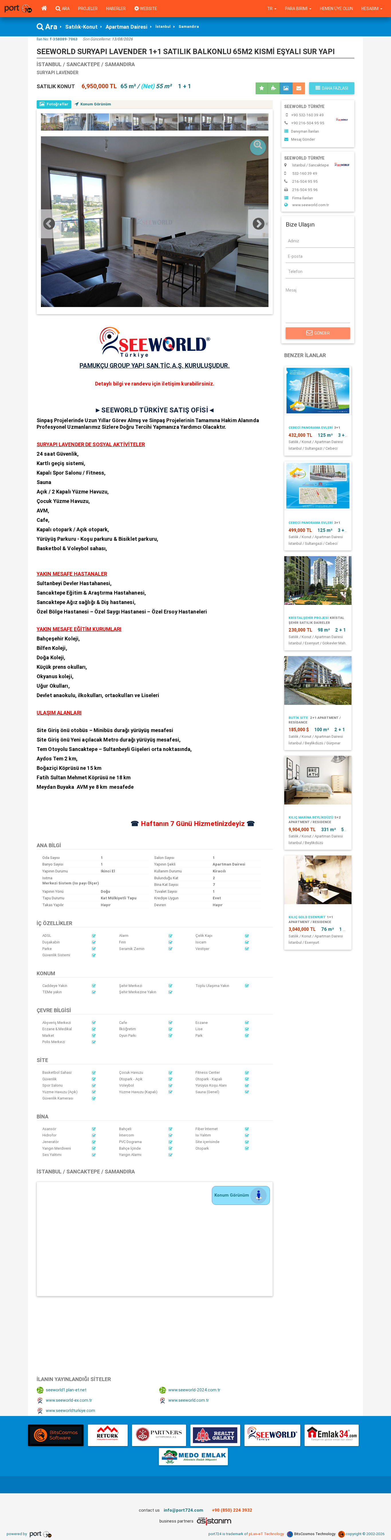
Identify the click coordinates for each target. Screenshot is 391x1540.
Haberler (116, 8)
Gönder (322, 333)
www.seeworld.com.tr (188, 1400)
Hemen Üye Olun (336, 8)
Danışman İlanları (305, 131)
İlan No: (57, 39)
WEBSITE (148, 8)
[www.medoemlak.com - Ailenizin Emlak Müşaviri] (193, 1456)
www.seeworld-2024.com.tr (194, 1390)
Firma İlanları (302, 198)
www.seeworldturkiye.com (70, 1410)
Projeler (88, 8)
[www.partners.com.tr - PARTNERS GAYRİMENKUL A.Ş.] (159, 1435)
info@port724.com (183, 1510)
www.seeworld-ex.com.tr (69, 1400)
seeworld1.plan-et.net (66, 1390)
